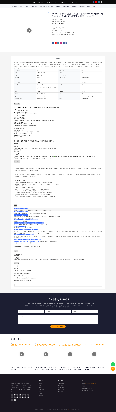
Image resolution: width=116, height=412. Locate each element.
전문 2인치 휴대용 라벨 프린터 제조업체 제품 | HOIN (21, 368)
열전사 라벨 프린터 (27, 6)
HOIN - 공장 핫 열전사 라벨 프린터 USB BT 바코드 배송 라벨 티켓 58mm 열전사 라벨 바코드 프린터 (71, 6)
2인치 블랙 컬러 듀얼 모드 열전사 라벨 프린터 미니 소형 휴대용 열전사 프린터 (45, 368)
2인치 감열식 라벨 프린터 (39, 6)
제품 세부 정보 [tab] (58, 58)
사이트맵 (70, 409)
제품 (20, 6)
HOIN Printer (14, 6)
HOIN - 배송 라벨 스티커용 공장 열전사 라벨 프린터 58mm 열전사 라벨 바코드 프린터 (69, 368)
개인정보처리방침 (77, 409)
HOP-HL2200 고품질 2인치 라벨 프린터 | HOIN (93, 368)
